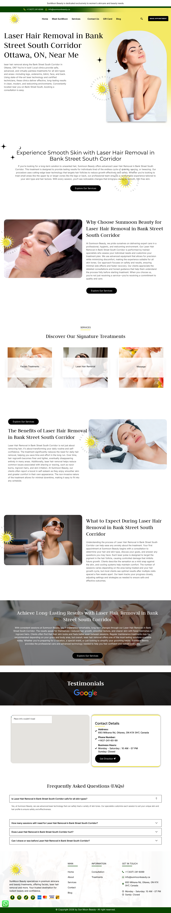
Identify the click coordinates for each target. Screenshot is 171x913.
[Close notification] (166, 3)
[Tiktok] (26, 897)
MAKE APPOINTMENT (158, 19)
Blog (118, 19)
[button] (142, 18)
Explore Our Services (85, 188)
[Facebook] (12, 897)
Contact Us (93, 19)
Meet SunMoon (60, 19)
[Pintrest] (32, 897)
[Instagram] (19, 897)
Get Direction (106, 758)
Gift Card (107, 19)
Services (76, 19)
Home (45, 19)
